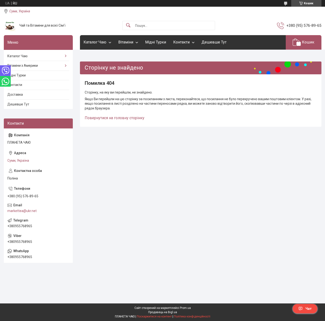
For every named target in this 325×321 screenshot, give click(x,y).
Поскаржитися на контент (154, 316)
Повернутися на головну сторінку (114, 118)
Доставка (15, 94)
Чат (308, 309)
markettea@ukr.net (22, 211)
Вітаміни (125, 42)
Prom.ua (185, 308)
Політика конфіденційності (192, 316)
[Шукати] (128, 25)
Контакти (181, 42)
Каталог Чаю (95, 42)
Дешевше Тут (214, 42)
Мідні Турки (155, 42)
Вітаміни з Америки (22, 65)
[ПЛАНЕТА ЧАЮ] (10, 26)
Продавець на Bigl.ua (162, 312)
